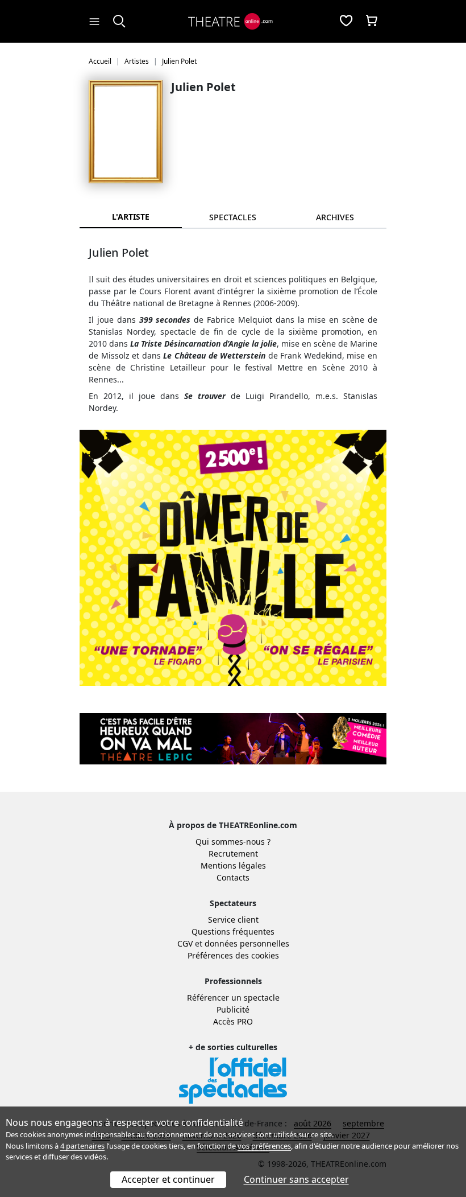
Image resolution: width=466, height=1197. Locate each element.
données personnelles (247, 943)
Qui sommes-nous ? (233, 841)
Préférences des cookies (233, 955)
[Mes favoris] (346, 21)
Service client (233, 919)
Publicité (233, 1009)
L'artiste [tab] (130, 216)
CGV (185, 943)
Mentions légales (233, 865)
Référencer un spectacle (233, 997)
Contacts (233, 877)
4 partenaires (82, 1146)
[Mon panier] (371, 21)
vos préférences (264, 1146)
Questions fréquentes (233, 931)
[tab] (233, 217)
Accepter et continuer (168, 1179)
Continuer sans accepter (296, 1179)
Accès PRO (233, 1021)
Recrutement (233, 853)
